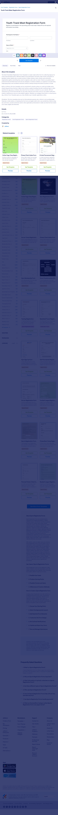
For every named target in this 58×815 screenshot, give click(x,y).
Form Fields (12, 65)
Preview (10, 171)
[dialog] (29, 407)
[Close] (55, 2)
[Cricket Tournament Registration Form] (47, 144)
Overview (5, 65)
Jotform (7, 126)
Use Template (29, 60)
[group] (10, 155)
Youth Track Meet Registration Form (13, 10)
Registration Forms (13, 7)
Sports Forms (6, 162)
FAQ (19, 65)
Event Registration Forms (18, 119)
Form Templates (4, 7)
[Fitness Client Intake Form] (29, 144)
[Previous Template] (17, 60)
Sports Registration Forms (24, 7)
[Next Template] (40, 60)
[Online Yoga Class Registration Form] (10, 144)
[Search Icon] (55, 7)
